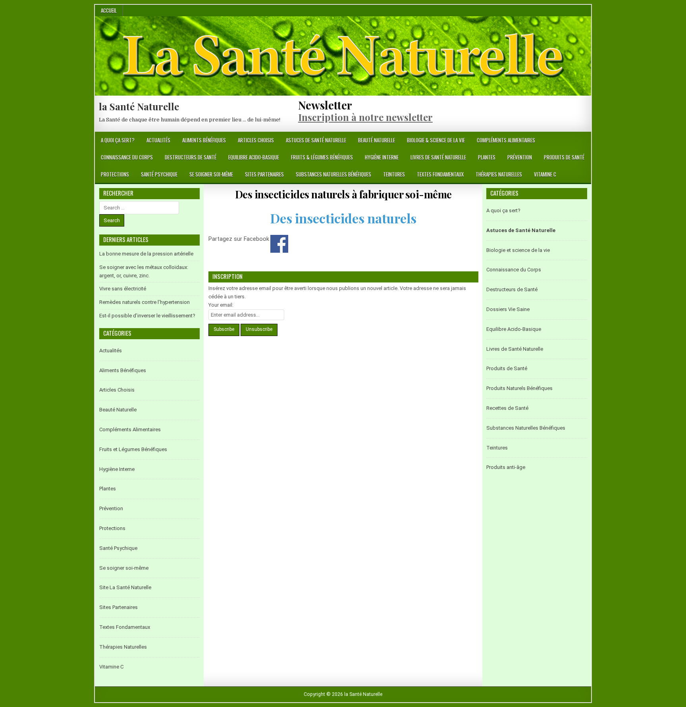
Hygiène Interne (382, 157)
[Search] (585, 141)
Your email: (220, 305)
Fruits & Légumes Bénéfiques (322, 157)
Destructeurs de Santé (190, 157)
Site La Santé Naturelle (125, 587)
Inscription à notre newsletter (365, 117)
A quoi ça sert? (118, 140)
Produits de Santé (564, 157)
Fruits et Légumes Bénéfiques (133, 449)
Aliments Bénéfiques (204, 140)
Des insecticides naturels (343, 218)
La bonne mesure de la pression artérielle (146, 254)
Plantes (486, 157)
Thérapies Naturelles (499, 174)
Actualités (158, 140)
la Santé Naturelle (139, 106)
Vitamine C (545, 174)
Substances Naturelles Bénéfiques (333, 174)
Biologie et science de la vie (518, 250)
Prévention (519, 157)
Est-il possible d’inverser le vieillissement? (147, 316)
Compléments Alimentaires (506, 140)
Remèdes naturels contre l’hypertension (144, 302)
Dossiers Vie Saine (508, 309)
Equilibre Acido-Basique (253, 157)
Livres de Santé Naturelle (438, 157)
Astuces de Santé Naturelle (316, 140)
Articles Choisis (256, 140)
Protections (115, 174)
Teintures (394, 174)
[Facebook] (575, 141)
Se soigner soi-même (211, 174)
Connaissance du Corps (127, 157)
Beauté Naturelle (376, 140)
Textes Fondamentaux (440, 174)
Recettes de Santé (507, 408)
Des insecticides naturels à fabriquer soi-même (343, 194)
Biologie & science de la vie (436, 140)
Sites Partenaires (264, 174)
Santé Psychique (159, 174)
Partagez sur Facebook (279, 244)
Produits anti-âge (505, 467)
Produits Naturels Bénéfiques (519, 388)
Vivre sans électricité (122, 289)
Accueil (109, 10)
